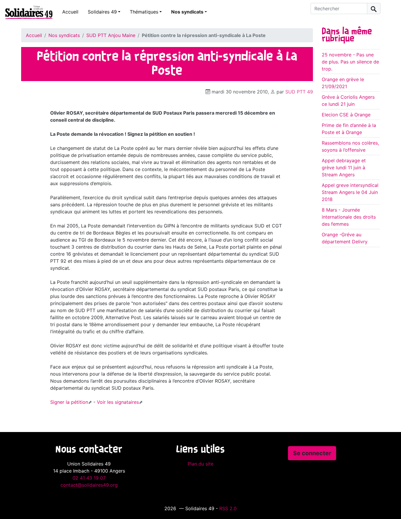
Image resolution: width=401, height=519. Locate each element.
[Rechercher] (373, 8)
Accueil (70, 12)
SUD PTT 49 (299, 92)
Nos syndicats (187, 12)
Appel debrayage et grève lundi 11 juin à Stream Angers (344, 168)
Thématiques (144, 12)
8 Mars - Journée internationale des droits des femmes (349, 217)
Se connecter (312, 453)
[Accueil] (26, 12)
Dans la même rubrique (347, 35)
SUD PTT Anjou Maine (110, 35)
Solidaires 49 (102, 12)
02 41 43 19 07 (89, 478)
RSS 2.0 (228, 508)
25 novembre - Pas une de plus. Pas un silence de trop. (350, 62)
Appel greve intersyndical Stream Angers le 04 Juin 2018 (350, 192)
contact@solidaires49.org (89, 485)
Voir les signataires (118, 402)
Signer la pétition (69, 402)
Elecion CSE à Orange (346, 115)
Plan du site (200, 464)
